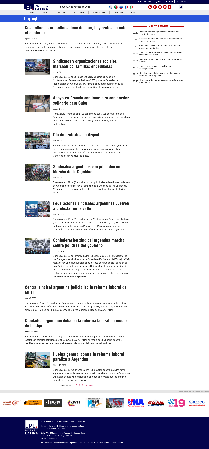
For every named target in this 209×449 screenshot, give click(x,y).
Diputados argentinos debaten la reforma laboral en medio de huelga (76, 323)
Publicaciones (99, 12)
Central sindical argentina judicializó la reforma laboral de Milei (76, 289)
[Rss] (169, 7)
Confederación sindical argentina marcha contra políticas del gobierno (88, 242)
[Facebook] (150, 7)
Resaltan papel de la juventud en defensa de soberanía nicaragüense (159, 74)
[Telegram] (165, 7)
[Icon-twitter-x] (155, 7)
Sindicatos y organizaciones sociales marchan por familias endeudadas (85, 63)
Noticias (31, 12)
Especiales (79, 12)
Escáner (62, 12)
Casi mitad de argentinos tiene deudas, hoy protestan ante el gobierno (75, 30)
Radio (133, 12)
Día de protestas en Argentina (79, 134)
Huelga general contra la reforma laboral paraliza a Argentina (88, 356)
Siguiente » (90, 385)
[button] (181, 7)
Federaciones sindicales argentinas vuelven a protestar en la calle (91, 206)
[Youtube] (160, 7)
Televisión (118, 12)
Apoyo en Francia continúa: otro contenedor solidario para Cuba (91, 100)
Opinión (46, 12)
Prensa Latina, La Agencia (150, 1)
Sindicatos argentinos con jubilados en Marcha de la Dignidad (86, 169)
